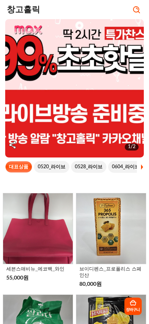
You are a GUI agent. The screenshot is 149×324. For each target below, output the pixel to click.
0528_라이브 (89, 166)
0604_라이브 (126, 166)
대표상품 (18, 166)
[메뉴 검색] (136, 10)
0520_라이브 (51, 166)
